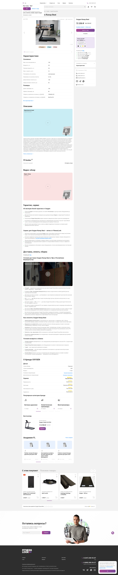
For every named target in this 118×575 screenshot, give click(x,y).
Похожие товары (48, 470)
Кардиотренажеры (68, 372)
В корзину (85, 33)
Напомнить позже (27, 15)
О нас (59, 3)
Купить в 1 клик (85, 30)
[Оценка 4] (50, 506)
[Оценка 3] (48, 506)
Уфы (83, 50)
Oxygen (47, 11)
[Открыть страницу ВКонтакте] (84, 570)
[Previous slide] (24, 33)
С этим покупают (30, 470)
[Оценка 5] (52, 506)
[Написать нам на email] (77, 81)
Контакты (71, 3)
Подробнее (42, 428)
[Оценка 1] (45, 506)
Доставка (64, 557)
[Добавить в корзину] (38, 497)
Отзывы (27, 160)
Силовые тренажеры (68, 375)
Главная (23, 557)
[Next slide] (72, 33)
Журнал (64, 3)
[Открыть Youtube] (95, 570)
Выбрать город (35, 8)
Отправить (46, 532)
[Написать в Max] (83, 81)
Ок (107, 571)
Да (26, 8)
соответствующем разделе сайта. (44, 238)
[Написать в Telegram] (80, 81)
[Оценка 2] (46, 506)
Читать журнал (69, 437)
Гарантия (63, 559)
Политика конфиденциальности (28, 564)
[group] (38, 411)
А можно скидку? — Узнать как (83, 27)
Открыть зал (52, 3)
